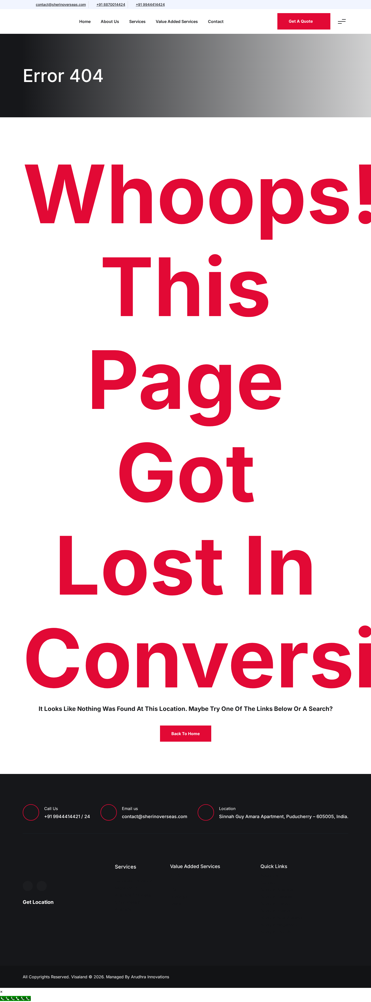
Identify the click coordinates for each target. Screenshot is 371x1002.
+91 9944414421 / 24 (67, 816)
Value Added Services (177, 21)
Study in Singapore (278, 924)
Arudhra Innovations (150, 976)
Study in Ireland (275, 910)
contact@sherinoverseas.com (61, 4)
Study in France (275, 903)
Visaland (80, 976)
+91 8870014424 (110, 4)
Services (137, 21)
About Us (110, 21)
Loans (175, 903)
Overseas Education (134, 880)
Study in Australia (277, 889)
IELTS (175, 875)
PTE (174, 882)
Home (85, 21)
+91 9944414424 (150, 4)
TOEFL (176, 889)
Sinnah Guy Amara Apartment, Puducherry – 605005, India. (283, 816)
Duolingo (178, 896)
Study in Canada (276, 896)
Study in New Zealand (281, 917)
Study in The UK (275, 931)
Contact (216, 21)
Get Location (38, 902)
